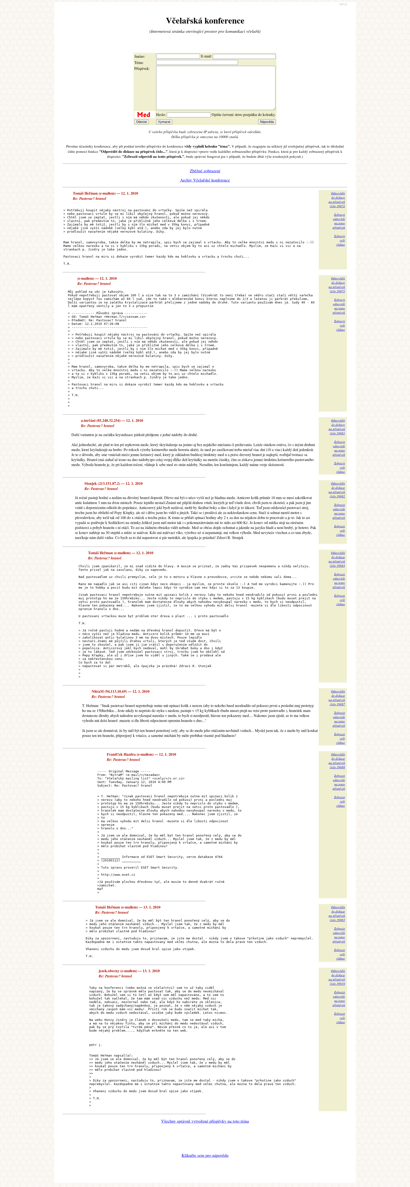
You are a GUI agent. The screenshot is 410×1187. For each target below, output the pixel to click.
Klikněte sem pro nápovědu (205, 1155)
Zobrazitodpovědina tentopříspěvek (339, 221)
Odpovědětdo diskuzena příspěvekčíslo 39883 (337, 559)
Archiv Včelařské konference (205, 180)
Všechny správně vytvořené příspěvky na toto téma (205, 1121)
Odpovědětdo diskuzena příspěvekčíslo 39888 (337, 760)
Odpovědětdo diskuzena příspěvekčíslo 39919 (337, 977)
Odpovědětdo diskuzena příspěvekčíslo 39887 (337, 697)
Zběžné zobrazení (205, 170)
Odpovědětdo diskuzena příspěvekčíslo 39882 (337, 489)
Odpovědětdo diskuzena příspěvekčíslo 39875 (337, 284)
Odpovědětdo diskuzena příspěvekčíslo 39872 (337, 199)
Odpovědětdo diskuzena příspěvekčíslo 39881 (337, 426)
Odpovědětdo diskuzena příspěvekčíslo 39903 (337, 913)
